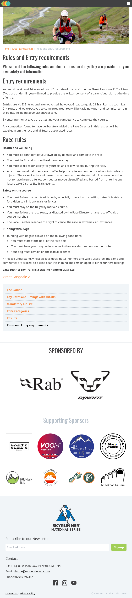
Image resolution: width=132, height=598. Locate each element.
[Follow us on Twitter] (66, 583)
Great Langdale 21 (22, 48)
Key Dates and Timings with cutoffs (31, 297)
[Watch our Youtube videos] (75, 583)
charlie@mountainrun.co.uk (32, 571)
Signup (119, 547)
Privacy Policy (27, 593)
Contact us (12, 593)
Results (12, 318)
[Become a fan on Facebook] (57, 583)
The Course (14, 290)
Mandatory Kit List (19, 304)
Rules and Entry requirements (27, 325)
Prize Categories (18, 311)
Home (6, 48)
